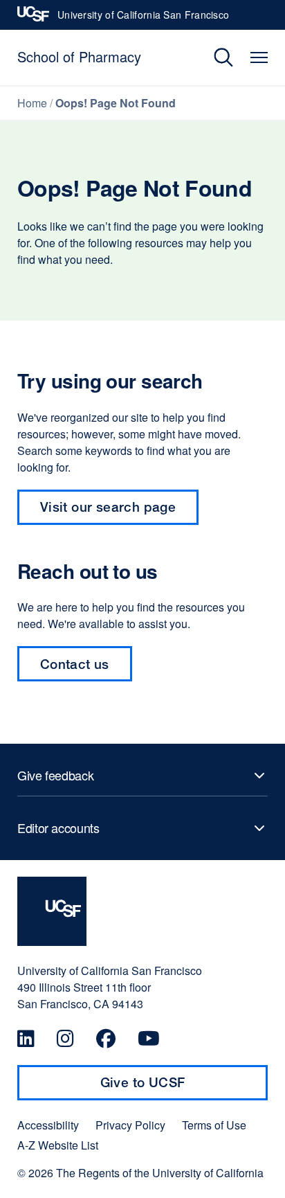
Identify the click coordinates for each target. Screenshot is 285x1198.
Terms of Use (214, 1125)
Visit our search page (108, 507)
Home (32, 103)
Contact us (74, 664)
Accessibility (48, 1125)
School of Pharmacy (79, 56)
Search (213, 57)
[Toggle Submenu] (142, 775)
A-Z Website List (57, 1145)
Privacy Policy (130, 1125)
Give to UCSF (169, 1087)
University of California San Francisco (143, 19)
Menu (259, 57)
